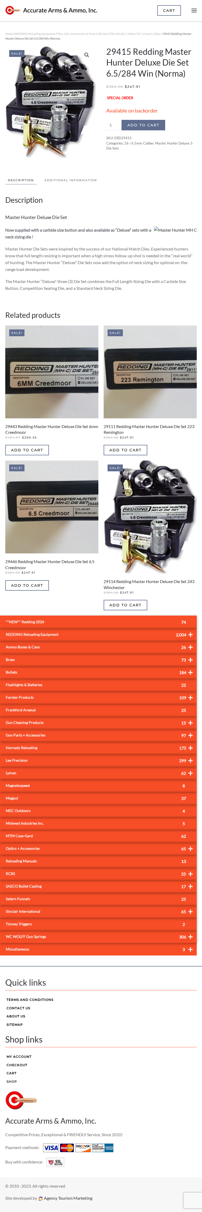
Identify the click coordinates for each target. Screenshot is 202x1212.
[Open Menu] (194, 10)
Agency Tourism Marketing (67, 1197)
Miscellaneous (99, 949)
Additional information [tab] (70, 180)
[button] (87, 55)
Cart (12, 1073)
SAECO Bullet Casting (99, 886)
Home (9, 33)
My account (19, 1057)
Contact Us (18, 1008)
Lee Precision (99, 760)
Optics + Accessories (99, 848)
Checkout (17, 1065)
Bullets (99, 672)
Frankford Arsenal (96, 710)
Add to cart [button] (27, 450)
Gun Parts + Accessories (99, 735)
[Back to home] (51, 10)
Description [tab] (21, 180)
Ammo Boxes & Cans (99, 647)
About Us (16, 1016)
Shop (12, 1081)
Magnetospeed (95, 785)
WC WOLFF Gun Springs (99, 936)
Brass (99, 659)
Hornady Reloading (99, 748)
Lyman (99, 773)
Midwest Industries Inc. (95, 823)
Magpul (96, 798)
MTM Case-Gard (96, 836)
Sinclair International (99, 911)
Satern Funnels (96, 898)
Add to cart (143, 125)
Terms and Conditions (30, 1000)
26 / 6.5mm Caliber (149, 33)
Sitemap (15, 1025)
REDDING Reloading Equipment (35, 33)
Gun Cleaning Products (99, 722)
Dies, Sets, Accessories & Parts (76, 33)
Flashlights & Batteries (96, 684)
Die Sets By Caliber (122, 33)
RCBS (99, 873)
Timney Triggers (95, 924)
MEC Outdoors (95, 810)
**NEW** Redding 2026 (96, 622)
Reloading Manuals (96, 861)
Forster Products (99, 697)
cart (169, 10)
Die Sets (103, 33)
